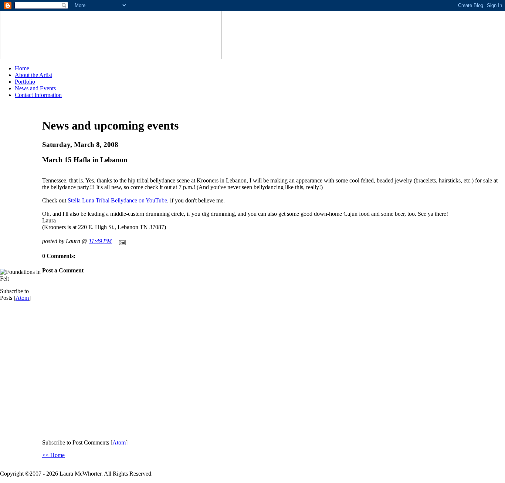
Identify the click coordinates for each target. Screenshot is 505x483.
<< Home (53, 455)
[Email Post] (121, 241)
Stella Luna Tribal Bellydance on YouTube (117, 200)
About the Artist (33, 75)
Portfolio (25, 81)
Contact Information (38, 95)
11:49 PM (100, 241)
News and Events (35, 88)
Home (22, 68)
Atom (22, 298)
